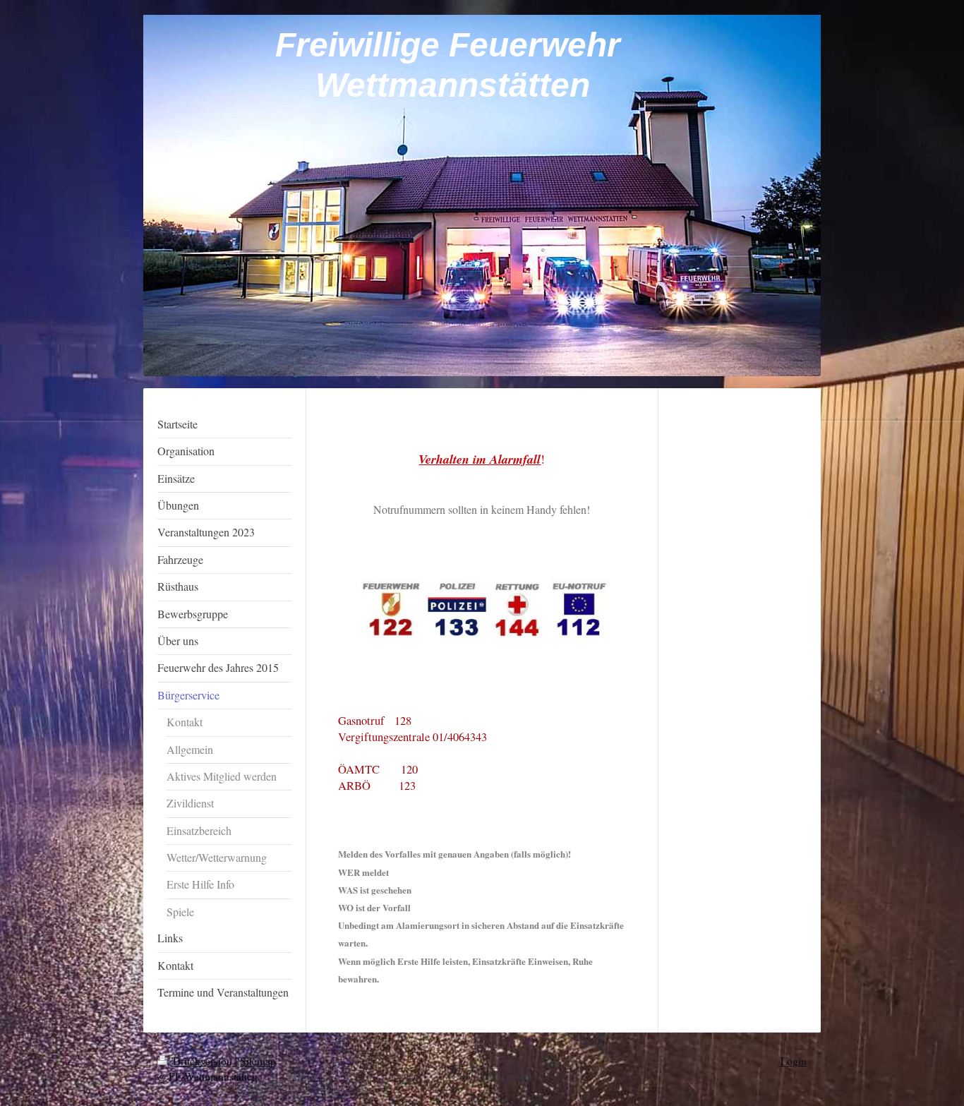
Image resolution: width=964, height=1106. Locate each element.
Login (794, 1061)
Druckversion (202, 1061)
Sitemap (258, 1061)
